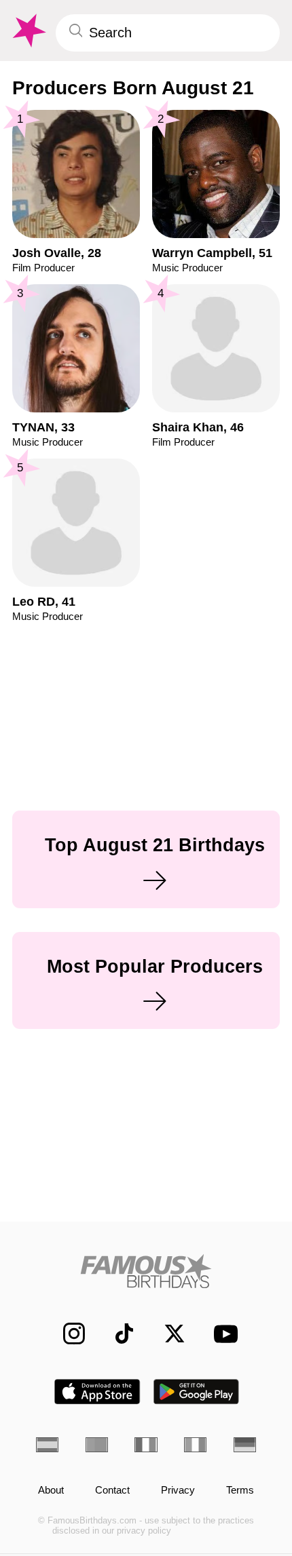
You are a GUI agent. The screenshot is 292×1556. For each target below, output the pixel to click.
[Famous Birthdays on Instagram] (66, 1333)
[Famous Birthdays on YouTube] (221, 1334)
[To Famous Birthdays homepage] (27, 31)
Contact (112, 1490)
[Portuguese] (97, 1444)
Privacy (178, 1490)
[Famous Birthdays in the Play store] (196, 1391)
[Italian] (195, 1444)
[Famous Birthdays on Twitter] (167, 1333)
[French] (145, 1444)
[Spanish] (47, 1444)
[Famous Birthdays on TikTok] (116, 1333)
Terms (240, 1490)
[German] (245, 1444)
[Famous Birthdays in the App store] (97, 1391)
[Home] (146, 1271)
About (51, 1490)
